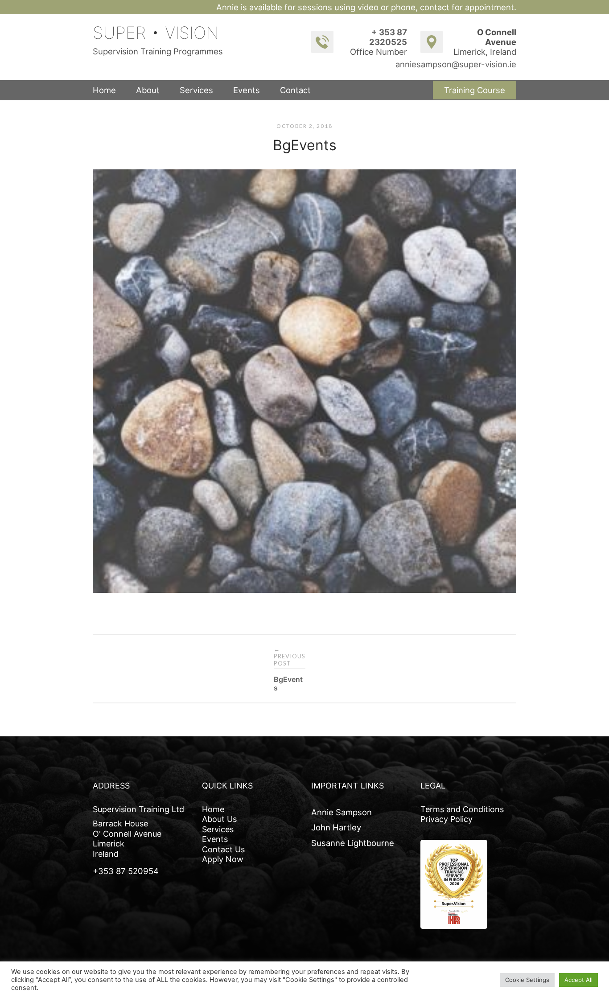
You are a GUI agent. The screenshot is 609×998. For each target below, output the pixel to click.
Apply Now (222, 859)
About (148, 90)
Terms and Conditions (462, 809)
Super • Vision (156, 33)
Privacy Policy (446, 819)
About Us (219, 819)
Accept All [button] (578, 979)
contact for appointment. (468, 7)
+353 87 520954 (126, 871)
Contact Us (223, 849)
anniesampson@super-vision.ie (455, 64)
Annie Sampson (341, 812)
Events (246, 90)
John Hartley (336, 827)
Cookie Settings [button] (527, 979)
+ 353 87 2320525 (388, 37)
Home (104, 90)
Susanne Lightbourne (352, 843)
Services (196, 90)
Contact (295, 90)
